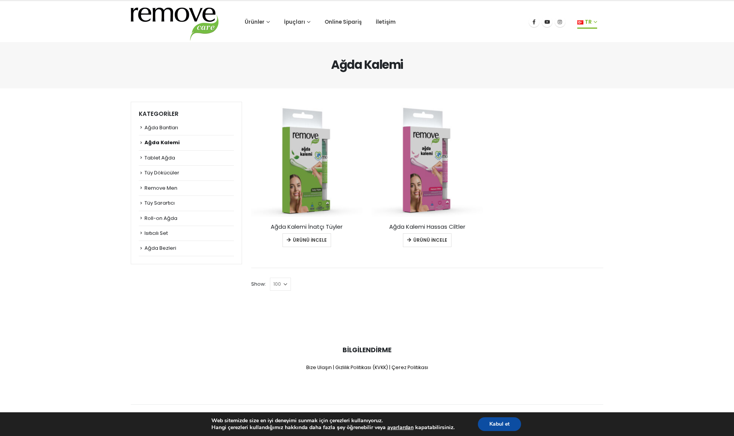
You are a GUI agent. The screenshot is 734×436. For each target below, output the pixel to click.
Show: (258, 284)
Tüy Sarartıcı (160, 203)
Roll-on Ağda (161, 218)
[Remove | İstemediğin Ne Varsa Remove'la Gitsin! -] (175, 22)
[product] (306, 161)
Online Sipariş (343, 22)
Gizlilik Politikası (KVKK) (361, 367)
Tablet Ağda (160, 157)
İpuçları (294, 22)
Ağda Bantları (161, 127)
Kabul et (499, 424)
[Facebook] (534, 21)
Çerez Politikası (409, 367)
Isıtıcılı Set (156, 233)
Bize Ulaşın (319, 367)
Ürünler (255, 22)
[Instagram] (560, 21)
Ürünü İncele (310, 240)
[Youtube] (547, 21)
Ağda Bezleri (160, 248)
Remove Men (161, 188)
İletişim (386, 22)
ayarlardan (400, 427)
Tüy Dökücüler (162, 172)
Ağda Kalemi (162, 142)
